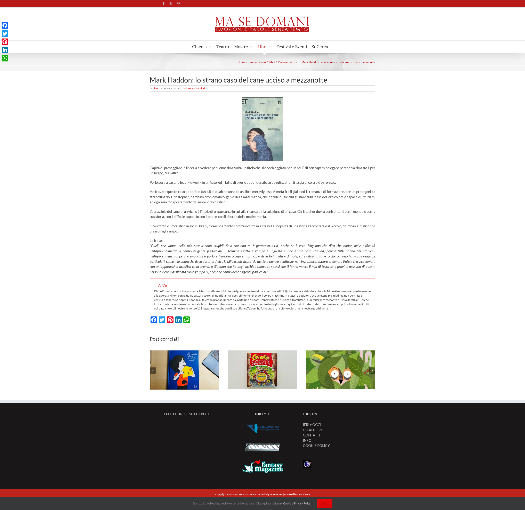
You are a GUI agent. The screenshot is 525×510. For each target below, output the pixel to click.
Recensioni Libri (196, 88)
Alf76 (156, 88)
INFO (307, 440)
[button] (153, 370)
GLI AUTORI (312, 430)
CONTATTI (311, 435)
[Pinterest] (5, 42)
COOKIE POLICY (316, 445)
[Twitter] (5, 33)
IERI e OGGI (312, 425)
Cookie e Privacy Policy (296, 503)
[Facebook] (5, 25)
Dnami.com (303, 494)
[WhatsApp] (5, 58)
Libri (184, 88)
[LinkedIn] (5, 50)
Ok (324, 503)
